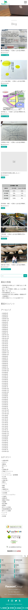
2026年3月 (5, 315)
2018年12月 (5, 388)
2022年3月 (5, 331)
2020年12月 (5, 351)
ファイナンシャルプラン (8, 494)
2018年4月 (5, 403)
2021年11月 (5, 336)
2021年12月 (5, 335)
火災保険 (4, 493)
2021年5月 (5, 342)
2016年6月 (5, 442)
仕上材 (4, 476)
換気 (3, 487)
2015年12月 (5, 451)
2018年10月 (5, 392)
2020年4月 (5, 363)
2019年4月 (5, 381)
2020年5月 (5, 362)
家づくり (4, 466)
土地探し (4, 496)
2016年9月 (5, 437)
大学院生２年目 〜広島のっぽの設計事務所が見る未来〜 (14, 142)
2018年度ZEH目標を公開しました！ (10, 173)
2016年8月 (5, 439)
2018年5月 (5, 401)
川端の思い (4, 85)
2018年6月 (5, 399)
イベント (4, 514)
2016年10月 (5, 435)
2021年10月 (5, 338)
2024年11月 (5, 320)
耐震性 (4, 505)
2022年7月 (5, 326)
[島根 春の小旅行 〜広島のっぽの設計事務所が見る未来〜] (14, 253)
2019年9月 (5, 372)
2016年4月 (5, 444)
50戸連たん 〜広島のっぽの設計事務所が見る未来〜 (14, 112)
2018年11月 (5, 390)
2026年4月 (5, 313)
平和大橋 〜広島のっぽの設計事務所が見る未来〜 (14, 234)
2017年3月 (5, 426)
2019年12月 (5, 369)
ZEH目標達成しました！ (9, 292)
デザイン (4, 462)
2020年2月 (5, 365)
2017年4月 (5, 424)
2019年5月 (5, 379)
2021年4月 (5, 344)
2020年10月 (5, 354)
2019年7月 (5, 376)
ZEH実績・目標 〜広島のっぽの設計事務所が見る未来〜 (14, 203)
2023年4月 (5, 324)
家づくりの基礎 (5, 55)
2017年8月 (5, 417)
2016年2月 (5, 448)
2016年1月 (5, 449)
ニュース (4, 512)
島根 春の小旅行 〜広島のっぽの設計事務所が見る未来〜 (14, 265)
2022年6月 (5, 327)
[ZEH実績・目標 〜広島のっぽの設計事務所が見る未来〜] (14, 192)
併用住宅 (4, 498)
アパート (4, 484)
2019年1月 (5, 387)
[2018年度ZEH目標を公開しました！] (14, 161)
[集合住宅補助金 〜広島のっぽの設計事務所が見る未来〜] (14, 39)
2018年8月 (5, 396)
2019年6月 (5, 378)
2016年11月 (5, 433)
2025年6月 (5, 317)
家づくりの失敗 (6, 507)
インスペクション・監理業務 (10, 475)
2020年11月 (5, 353)
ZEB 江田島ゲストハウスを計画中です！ (13, 298)
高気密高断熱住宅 (7, 509)
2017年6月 (5, 421)
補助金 (4, 464)
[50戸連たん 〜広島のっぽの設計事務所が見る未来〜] (14, 100)
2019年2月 (5, 385)
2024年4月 (5, 322)
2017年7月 (5, 419)
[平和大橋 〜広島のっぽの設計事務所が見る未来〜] (14, 223)
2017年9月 (5, 415)
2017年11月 (5, 412)
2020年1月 (5, 367)
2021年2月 (5, 347)
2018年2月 (5, 406)
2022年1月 (5, 333)
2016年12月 (5, 431)
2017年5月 (5, 423)
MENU (25, 3)
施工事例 (4, 503)
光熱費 (4, 502)
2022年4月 (5, 329)
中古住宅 (4, 478)
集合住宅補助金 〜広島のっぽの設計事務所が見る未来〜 (14, 50)
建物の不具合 (5, 500)
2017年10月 (5, 414)
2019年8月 (5, 374)
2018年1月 (5, 408)
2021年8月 (5, 340)
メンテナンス (5, 491)
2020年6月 (5, 360)
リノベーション (6, 473)
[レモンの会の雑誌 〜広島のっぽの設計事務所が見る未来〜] (14, 70)
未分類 (3, 177)
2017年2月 (5, 428)
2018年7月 (5, 397)
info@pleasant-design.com (16, 594)
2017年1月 (5, 430)
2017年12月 (5, 410)
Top (25, 556)
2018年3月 (5, 405)
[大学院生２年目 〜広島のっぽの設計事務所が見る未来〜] (14, 131)
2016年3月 (5, 446)
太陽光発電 (5, 460)
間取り (4, 482)
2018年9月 (5, 394)
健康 (3, 485)
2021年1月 (5, 349)
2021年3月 (5, 345)
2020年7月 (5, 358)
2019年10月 (5, 370)
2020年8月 (5, 356)
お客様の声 (5, 469)
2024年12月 (5, 318)
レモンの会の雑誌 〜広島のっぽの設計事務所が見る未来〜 (14, 81)
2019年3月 (5, 383)
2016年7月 (5, 440)
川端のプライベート (6, 269)
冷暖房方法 (5, 489)
